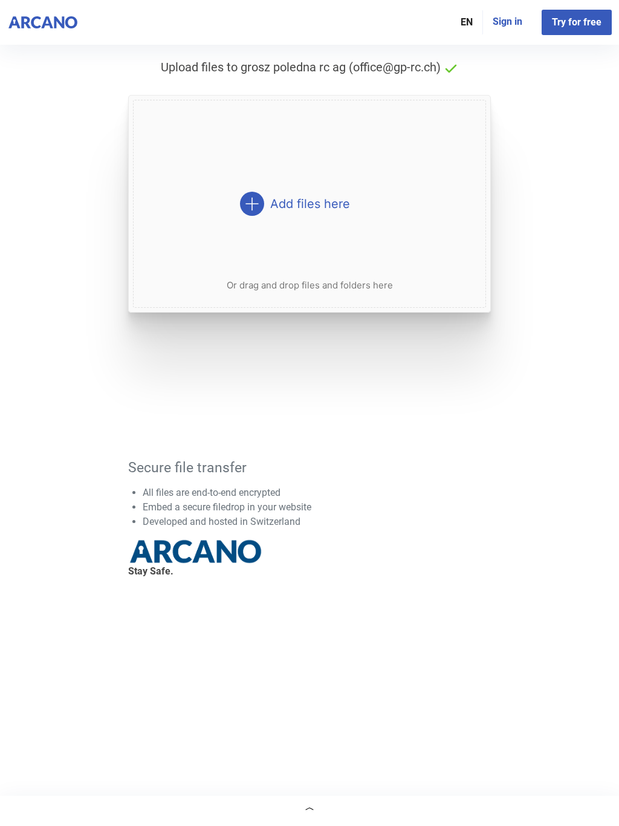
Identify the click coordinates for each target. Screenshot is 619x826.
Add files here (310, 204)
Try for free (576, 22)
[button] (309, 811)
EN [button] (467, 22)
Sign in (507, 21)
